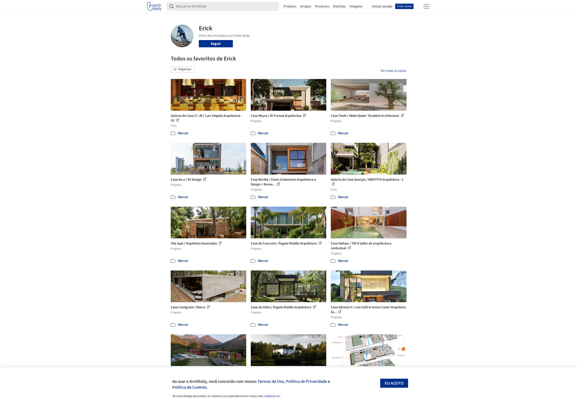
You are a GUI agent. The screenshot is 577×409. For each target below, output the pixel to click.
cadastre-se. (272, 396)
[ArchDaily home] (154, 6)
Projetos (290, 6)
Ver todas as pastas (394, 70)
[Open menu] (426, 6)
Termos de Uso (271, 381)
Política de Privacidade (306, 381)
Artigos (305, 6)
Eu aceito (394, 383)
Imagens (356, 6)
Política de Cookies (189, 387)
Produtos (322, 6)
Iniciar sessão (382, 6)
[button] (182, 69)
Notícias (339, 6)
